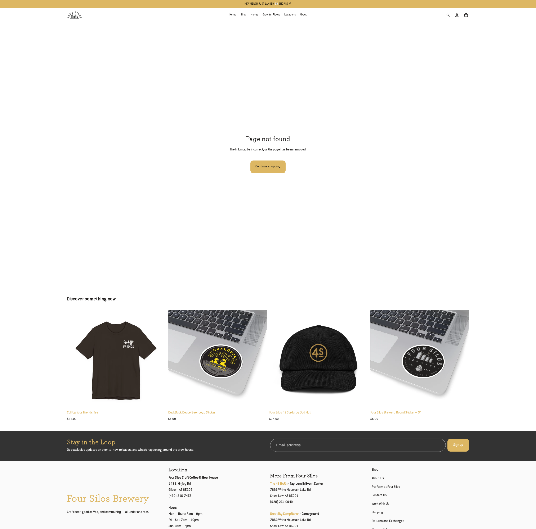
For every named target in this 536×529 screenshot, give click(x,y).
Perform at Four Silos (386, 487)
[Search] (448, 15)
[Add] (260, 402)
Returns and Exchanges (388, 521)
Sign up (458, 445)
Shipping (377, 512)
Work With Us (380, 504)
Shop (375, 469)
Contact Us (379, 495)
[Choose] (159, 402)
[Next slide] (159, 358)
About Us (378, 478)
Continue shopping (268, 166)
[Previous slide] (73, 358)
